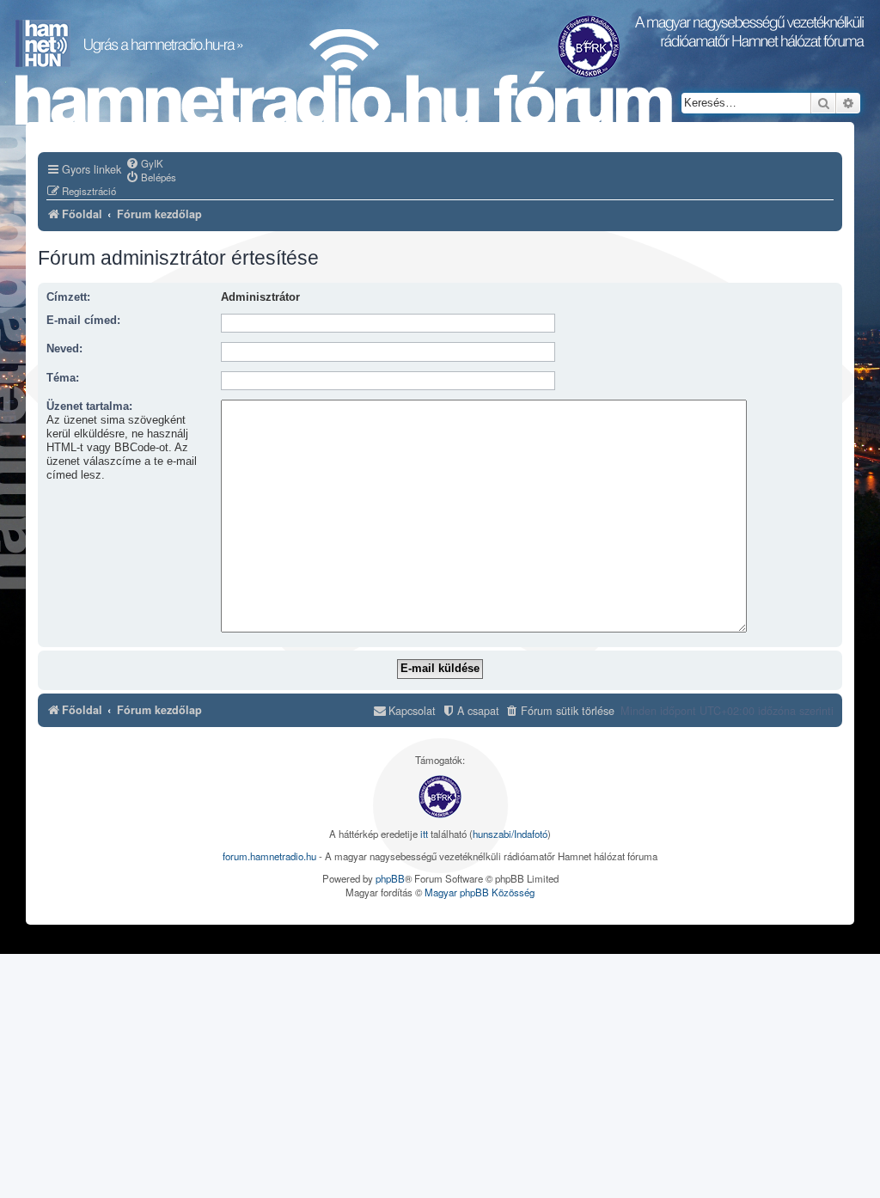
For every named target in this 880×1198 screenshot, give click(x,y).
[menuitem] (144, 163)
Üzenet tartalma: (89, 406)
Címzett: (68, 297)
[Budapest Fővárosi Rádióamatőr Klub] (440, 796)
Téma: (62, 378)
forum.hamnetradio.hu (269, 856)
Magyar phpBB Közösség (480, 892)
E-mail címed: (83, 321)
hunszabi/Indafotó (510, 833)
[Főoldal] (343, 77)
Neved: (64, 349)
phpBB (390, 878)
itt (424, 833)
